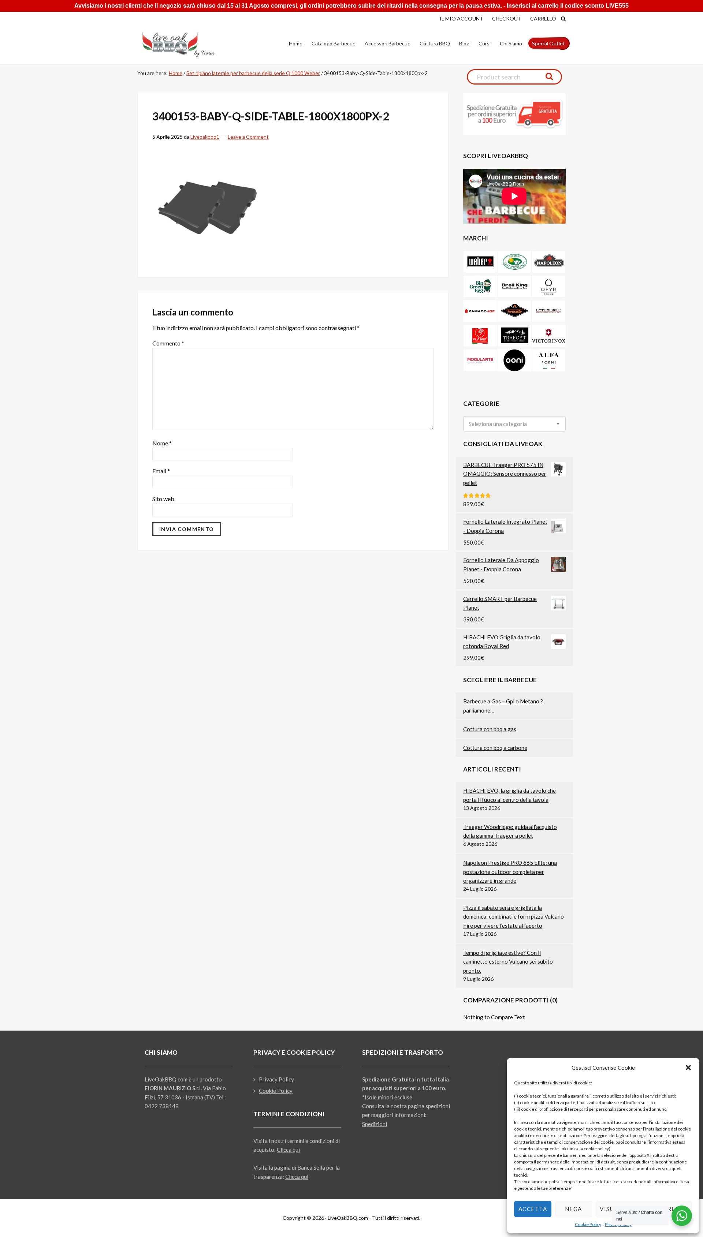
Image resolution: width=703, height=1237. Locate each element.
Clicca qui (288, 1149)
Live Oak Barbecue (185, 44)
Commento (168, 343)
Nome (162, 443)
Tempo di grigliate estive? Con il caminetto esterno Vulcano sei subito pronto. (508, 961)
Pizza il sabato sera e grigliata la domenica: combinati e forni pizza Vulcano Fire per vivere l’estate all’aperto (513, 916)
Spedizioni (374, 1124)
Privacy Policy (276, 1079)
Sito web (163, 498)
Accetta (532, 1209)
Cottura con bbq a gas (489, 729)
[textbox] (498, 424)
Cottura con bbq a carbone (495, 747)
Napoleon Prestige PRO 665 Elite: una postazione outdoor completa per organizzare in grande (510, 871)
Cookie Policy (588, 1224)
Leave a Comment (248, 137)
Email (161, 470)
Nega (573, 1209)
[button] (688, 1067)
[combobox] (514, 423)
